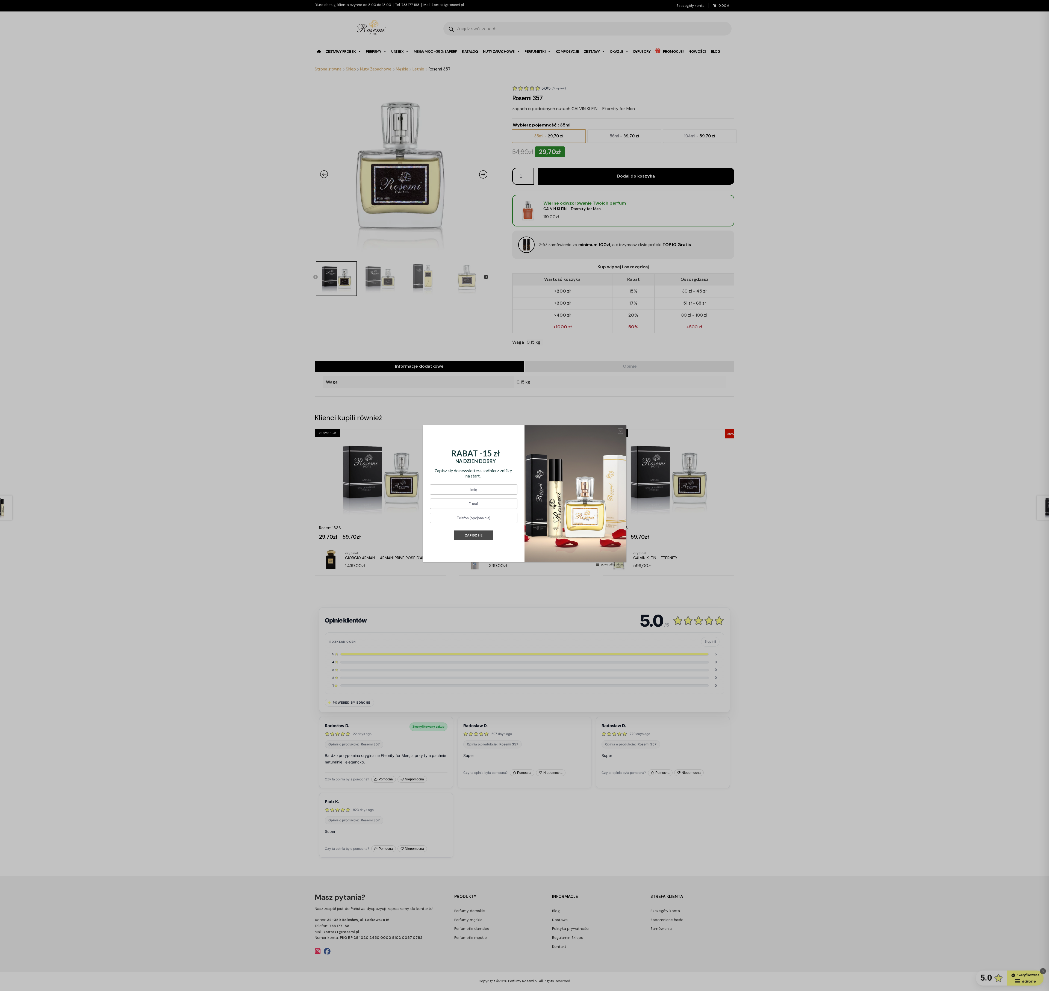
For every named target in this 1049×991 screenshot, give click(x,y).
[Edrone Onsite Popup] (524, 495)
